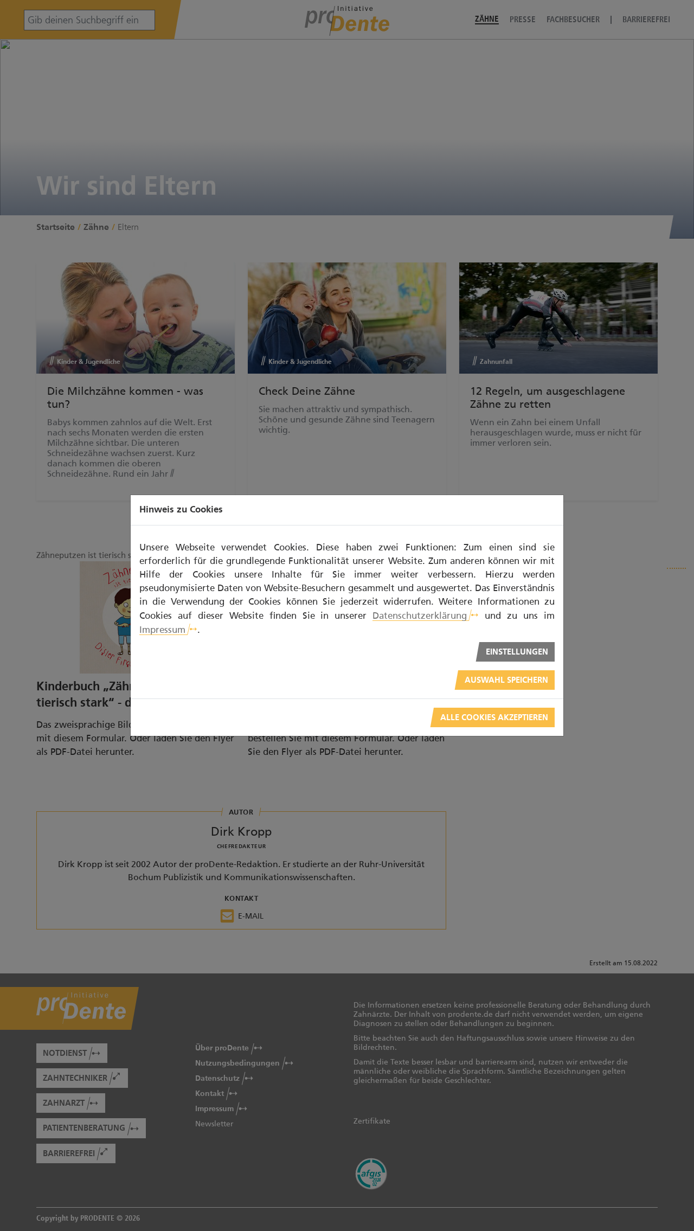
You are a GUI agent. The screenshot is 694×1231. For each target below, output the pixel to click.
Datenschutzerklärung (419, 615)
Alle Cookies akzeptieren (494, 718)
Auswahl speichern (506, 680)
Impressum (162, 629)
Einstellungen (517, 652)
